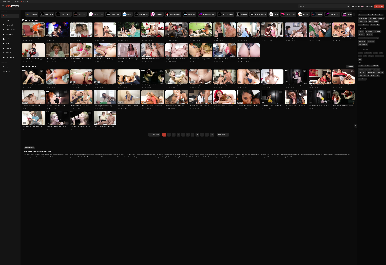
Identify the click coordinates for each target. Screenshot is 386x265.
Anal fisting (374, 38)
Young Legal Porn (364, 66)
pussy (360, 53)
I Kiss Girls (380, 72)
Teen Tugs (376, 69)
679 (212, 134)
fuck (360, 56)
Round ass (368, 31)
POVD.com (362, 72)
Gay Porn (17, 1)
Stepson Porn (7, 1)
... (206, 134)
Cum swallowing (364, 38)
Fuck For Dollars (364, 75)
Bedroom (370, 35)
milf (365, 56)
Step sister (377, 31)
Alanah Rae (371, 72)
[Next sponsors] (354, 14)
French (361, 31)
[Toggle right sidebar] (355, 126)
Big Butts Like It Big (365, 69)
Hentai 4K (26, 1)
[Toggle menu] (3, 6)
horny (375, 53)
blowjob (371, 56)
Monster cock (363, 44)
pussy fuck (368, 53)
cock (381, 53)
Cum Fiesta (362, 79)
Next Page (221, 134)
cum (381, 56)
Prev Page (155, 134)
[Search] (348, 6)
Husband (361, 35)
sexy (360, 59)
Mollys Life (375, 66)
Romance (371, 41)
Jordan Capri (375, 75)
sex (377, 56)
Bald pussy (362, 41)
